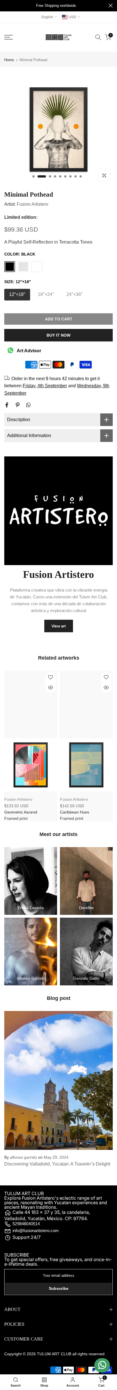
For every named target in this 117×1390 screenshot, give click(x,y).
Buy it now (58, 335)
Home (9, 60)
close (110, 5)
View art (58, 626)
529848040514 (26, 1223)
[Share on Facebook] (6, 404)
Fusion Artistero (32, 204)
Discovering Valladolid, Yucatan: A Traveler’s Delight (57, 1163)
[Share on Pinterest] (17, 404)
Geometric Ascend (20, 812)
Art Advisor (29, 350)
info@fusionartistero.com (35, 1230)
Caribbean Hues (74, 812)
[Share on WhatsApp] (28, 404)
